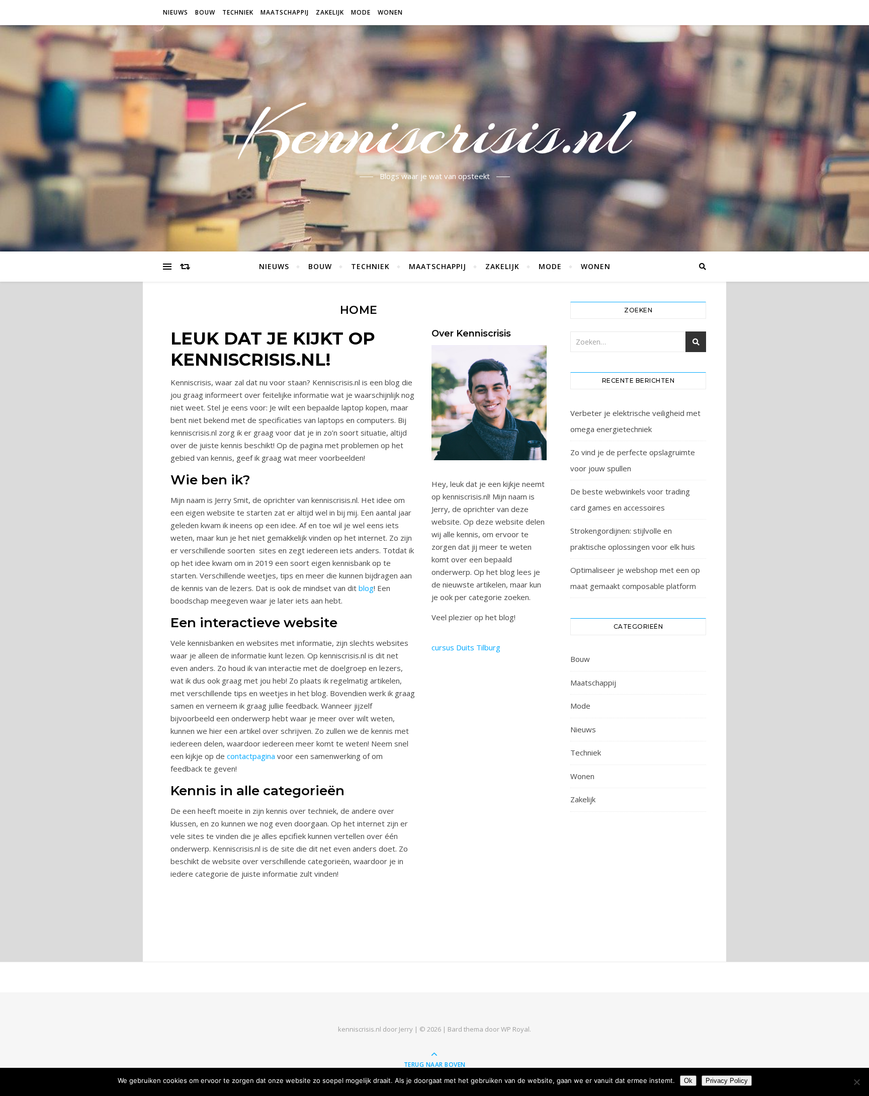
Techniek (237, 12)
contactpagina (251, 756)
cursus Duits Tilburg (465, 647)
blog (366, 588)
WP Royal (515, 1029)
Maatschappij (284, 12)
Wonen (390, 12)
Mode (361, 12)
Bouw (205, 12)
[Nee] (856, 1082)
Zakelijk (330, 12)
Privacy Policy (727, 1080)
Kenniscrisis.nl (434, 132)
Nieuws (175, 12)
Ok (688, 1080)
